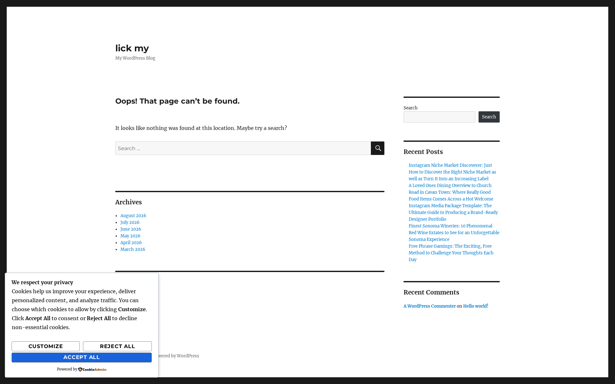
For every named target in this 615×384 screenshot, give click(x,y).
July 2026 (130, 222)
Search (411, 108)
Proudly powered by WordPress (167, 356)
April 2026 (131, 242)
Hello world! (475, 306)
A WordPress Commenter (430, 306)
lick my (132, 48)
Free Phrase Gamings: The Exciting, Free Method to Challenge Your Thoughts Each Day (451, 252)
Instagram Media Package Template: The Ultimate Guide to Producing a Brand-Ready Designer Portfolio (453, 212)
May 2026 (130, 236)
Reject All (117, 346)
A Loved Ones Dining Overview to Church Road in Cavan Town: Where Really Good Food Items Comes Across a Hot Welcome (451, 192)
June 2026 (130, 229)
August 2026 (133, 215)
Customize (46, 346)
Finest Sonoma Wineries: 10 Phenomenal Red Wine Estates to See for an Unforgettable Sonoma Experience (454, 232)
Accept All (81, 357)
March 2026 (132, 249)
